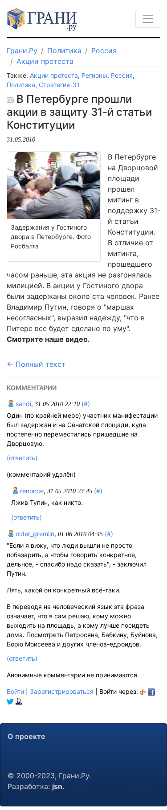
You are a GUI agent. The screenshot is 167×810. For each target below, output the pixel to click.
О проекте (26, 736)
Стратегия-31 (59, 84)
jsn (57, 786)
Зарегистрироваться (62, 691)
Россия (104, 50)
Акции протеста (44, 61)
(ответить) (22, 458)
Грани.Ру (22, 50)
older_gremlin (34, 533)
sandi (22, 403)
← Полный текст (36, 364)
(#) (85, 403)
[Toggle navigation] (147, 19)
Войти (15, 691)
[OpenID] (143, 691)
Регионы (94, 75)
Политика (64, 50)
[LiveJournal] (19, 701)
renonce (31, 491)
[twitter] (10, 701)
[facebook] (151, 691)
